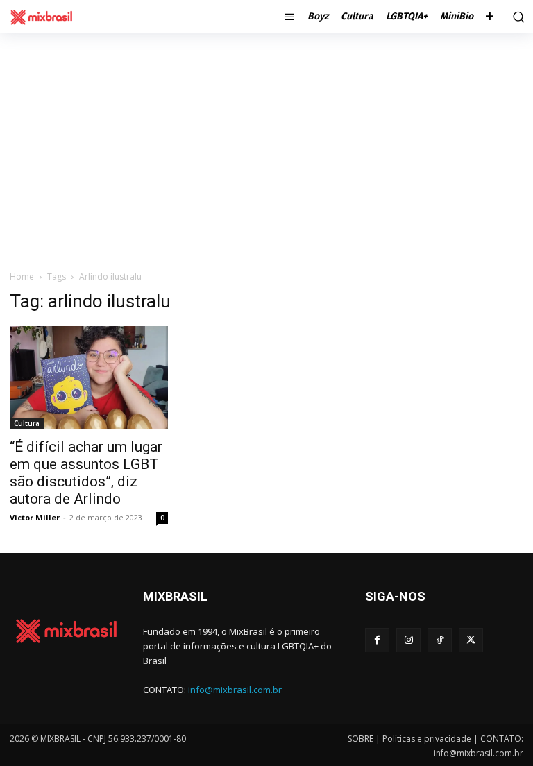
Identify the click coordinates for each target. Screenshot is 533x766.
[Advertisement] (266, 137)
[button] (517, 17)
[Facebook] (377, 640)
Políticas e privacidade (426, 738)
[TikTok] (440, 640)
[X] (471, 640)
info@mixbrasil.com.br (235, 689)
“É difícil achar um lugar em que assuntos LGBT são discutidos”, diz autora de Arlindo (86, 473)
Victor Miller (35, 517)
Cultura (27, 423)
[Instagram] (408, 640)
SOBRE (360, 738)
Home (22, 276)
